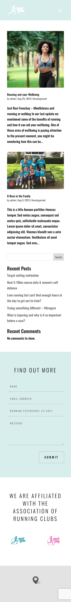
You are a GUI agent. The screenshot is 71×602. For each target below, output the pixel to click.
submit (51, 457)
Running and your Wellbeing (23, 94)
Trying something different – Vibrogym (31, 308)
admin (13, 98)
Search (58, 257)
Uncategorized (40, 98)
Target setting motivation (23, 275)
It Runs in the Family (18, 196)
